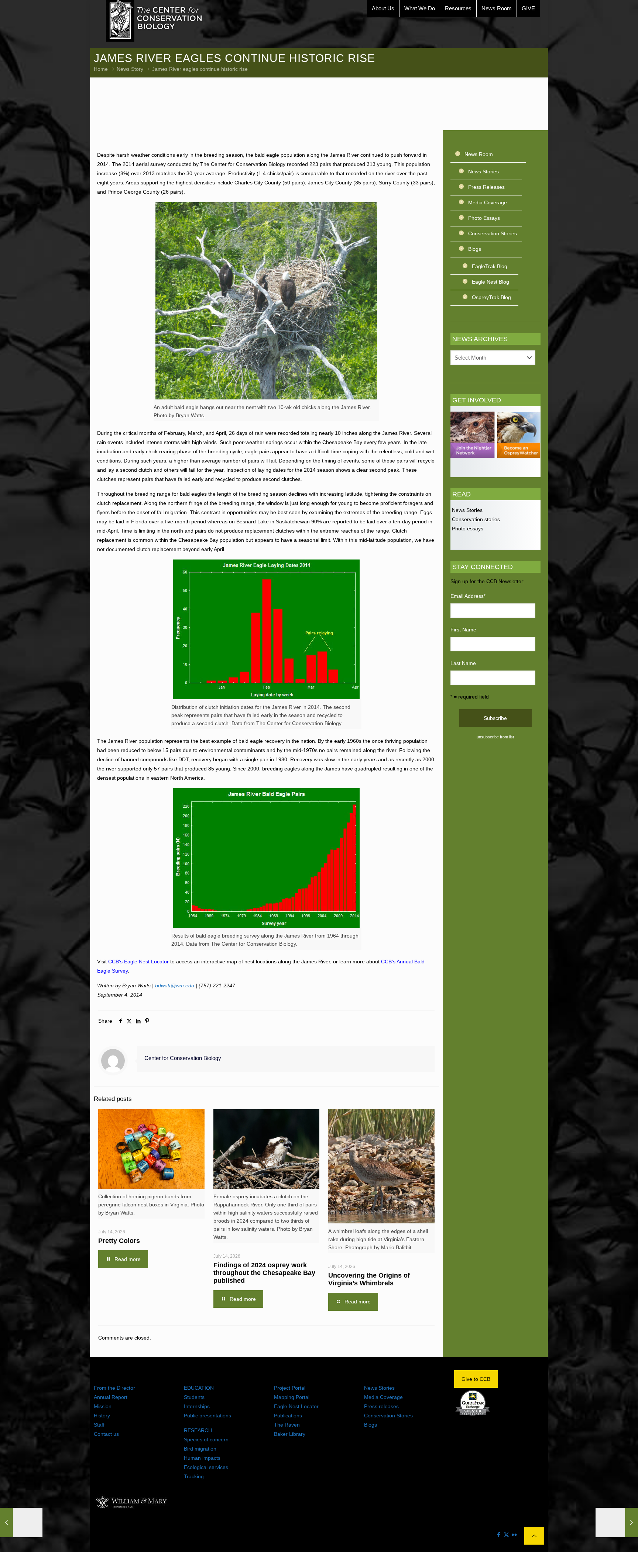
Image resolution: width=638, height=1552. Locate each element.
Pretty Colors (119, 1240)
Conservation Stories (492, 233)
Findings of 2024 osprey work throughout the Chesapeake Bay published (264, 1272)
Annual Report (110, 1397)
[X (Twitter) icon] (506, 1534)
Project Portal (289, 1388)
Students (194, 1397)
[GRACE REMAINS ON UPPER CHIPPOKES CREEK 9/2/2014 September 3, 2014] (21, 1522)
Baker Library (289, 1434)
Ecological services (206, 1467)
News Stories (483, 171)
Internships (197, 1406)
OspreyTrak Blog (491, 297)
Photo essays (466, 528)
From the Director (114, 1388)
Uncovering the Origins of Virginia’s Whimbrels (369, 1279)
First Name (463, 630)
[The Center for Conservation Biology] (154, 21)
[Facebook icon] (498, 1534)
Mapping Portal (291, 1397)
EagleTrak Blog (489, 266)
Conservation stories (475, 519)
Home (101, 69)
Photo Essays (484, 218)
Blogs (474, 249)
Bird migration (200, 1449)
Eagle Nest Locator (296, 1406)
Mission (103, 1406)
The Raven (287, 1425)
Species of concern (206, 1439)
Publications (288, 1415)
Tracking (194, 1476)
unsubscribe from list (495, 737)
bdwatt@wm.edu (174, 985)
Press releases (381, 1406)
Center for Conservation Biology (182, 1058)
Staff (99, 1425)
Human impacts (202, 1458)
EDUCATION (199, 1388)
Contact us (106, 1434)
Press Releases (486, 187)
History (102, 1415)
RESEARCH (198, 1430)
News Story (130, 69)
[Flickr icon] (514, 1534)
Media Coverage (487, 202)
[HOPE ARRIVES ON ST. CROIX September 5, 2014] (617, 1522)
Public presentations (207, 1415)
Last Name (463, 663)
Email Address (468, 596)
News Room (478, 154)
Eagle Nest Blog (490, 282)
